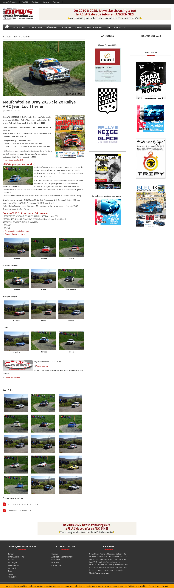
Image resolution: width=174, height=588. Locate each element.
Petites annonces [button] (115, 27)
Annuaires (13, 576)
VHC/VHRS (25, 37)
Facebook (35, 2)
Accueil (8, 37)
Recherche (56, 2)
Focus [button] (78, 27)
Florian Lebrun (42, 366)
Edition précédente (12, 377)
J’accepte (165, 586)
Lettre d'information (10, 2)
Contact (46, 2)
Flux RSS (25, 2)
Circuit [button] (15, 27)
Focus (10, 571)
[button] (7, 27)
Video (10, 574)
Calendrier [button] (66, 27)
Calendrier (13, 568)
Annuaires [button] (98, 27)
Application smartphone (62, 556)
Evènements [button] (51, 27)
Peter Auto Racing (16, 556)
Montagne (12, 562)
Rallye (16, 37)
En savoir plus (154, 586)
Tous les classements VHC (15, 234)
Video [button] (87, 27)
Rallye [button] (25, 27)
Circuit (11, 554)
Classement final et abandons (17, 231)
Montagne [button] (37, 27)
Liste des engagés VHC (14, 160)
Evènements (13, 565)
